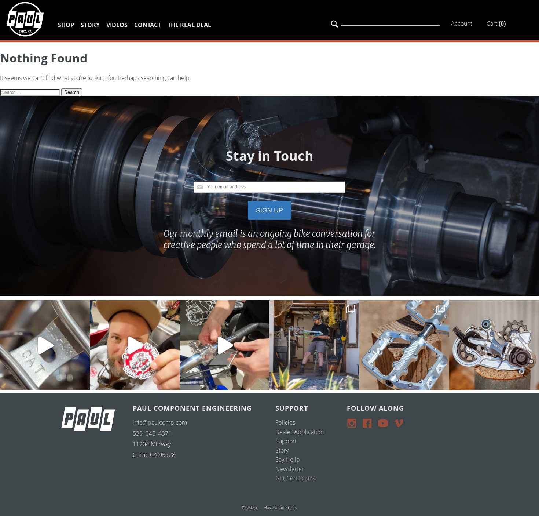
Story (90, 25)
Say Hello (287, 459)
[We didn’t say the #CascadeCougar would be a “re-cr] (314, 345)
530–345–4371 (152, 433)
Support (286, 441)
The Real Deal (189, 25)
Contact (147, 25)
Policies (285, 422)
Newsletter (289, 469)
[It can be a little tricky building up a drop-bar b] (494, 345)
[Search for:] (30, 92)
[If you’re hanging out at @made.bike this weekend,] (135, 345)
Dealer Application (299, 432)
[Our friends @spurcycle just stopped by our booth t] (225, 345)
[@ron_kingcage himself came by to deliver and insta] (45, 345)
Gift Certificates (295, 478)
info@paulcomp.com (160, 422)
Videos (117, 25)
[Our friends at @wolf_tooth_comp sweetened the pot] (404, 345)
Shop (66, 25)
